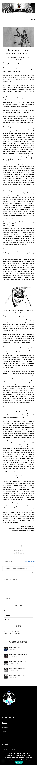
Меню (33, 19)
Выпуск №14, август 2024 (17, 668)
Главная (4, 723)
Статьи (6, 620)
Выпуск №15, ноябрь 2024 (17, 661)
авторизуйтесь (30, 561)
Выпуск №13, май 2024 (16, 675)
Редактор (19, 59)
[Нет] (35, 758)
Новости (7, 615)
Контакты (5, 727)
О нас (4, 731)
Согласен (19, 762)
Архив (6, 611)
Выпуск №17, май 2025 (16, 647)
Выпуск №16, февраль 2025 (18, 654)
